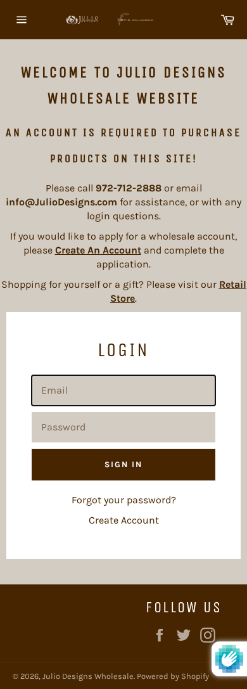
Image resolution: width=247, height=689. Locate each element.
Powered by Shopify (173, 676)
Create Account (124, 520)
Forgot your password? (124, 500)
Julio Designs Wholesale (88, 676)
